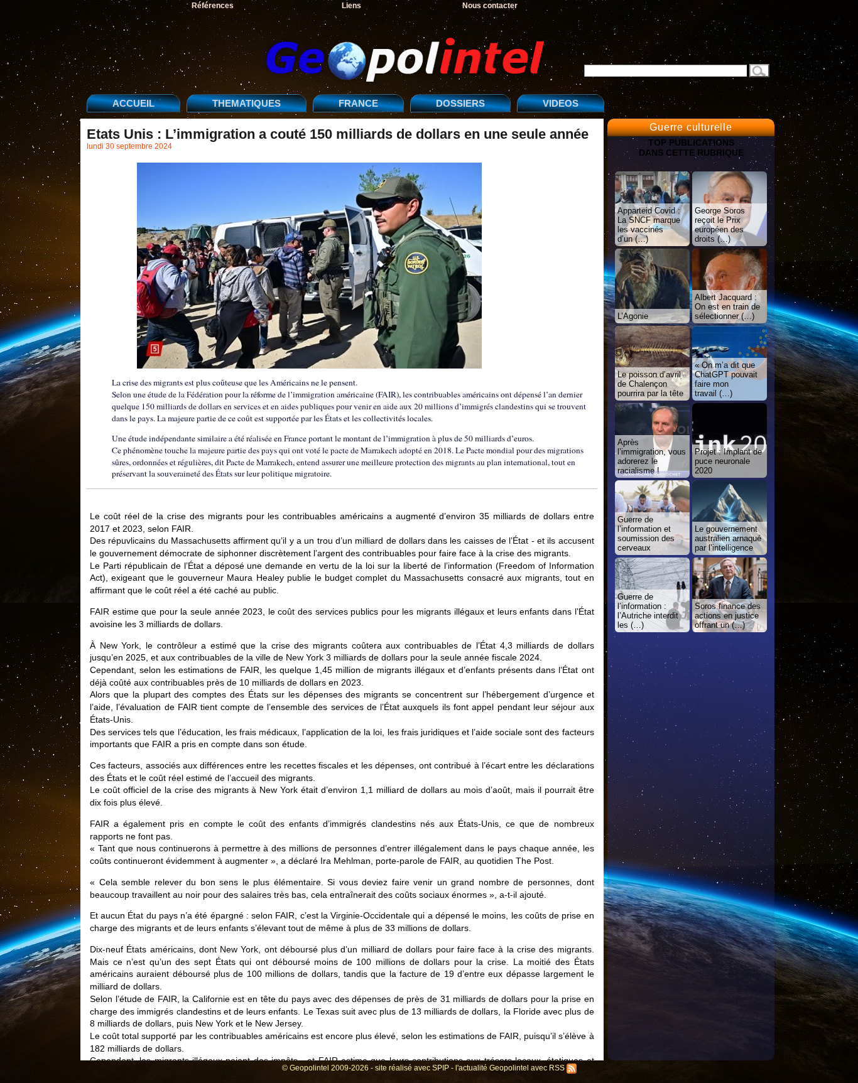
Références (213, 5)
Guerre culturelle (690, 127)
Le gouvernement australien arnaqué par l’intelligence (728, 538)
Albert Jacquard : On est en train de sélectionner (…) (727, 307)
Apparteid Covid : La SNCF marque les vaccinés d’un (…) (648, 225)
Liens (351, 5)
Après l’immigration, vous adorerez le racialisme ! (651, 456)
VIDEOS (560, 103)
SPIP (440, 1068)
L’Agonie (632, 316)
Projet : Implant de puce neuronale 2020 (728, 461)
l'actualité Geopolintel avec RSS (511, 1068)
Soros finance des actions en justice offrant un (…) (728, 615)
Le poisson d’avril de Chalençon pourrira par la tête (650, 384)
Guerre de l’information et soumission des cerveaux (646, 533)
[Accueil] (319, 49)
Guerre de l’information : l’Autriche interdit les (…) (647, 611)
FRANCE (358, 103)
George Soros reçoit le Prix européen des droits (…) (720, 225)
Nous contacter (490, 5)
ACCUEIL (133, 103)
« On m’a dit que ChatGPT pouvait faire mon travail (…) (726, 379)
